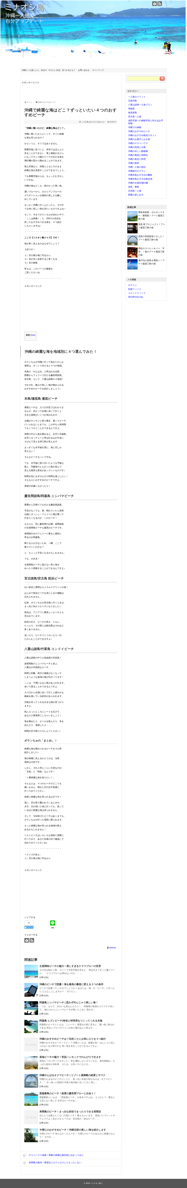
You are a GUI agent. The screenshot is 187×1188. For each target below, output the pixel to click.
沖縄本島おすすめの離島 (140, 175)
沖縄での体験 (134, 127)
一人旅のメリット (137, 97)
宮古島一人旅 (134, 116)
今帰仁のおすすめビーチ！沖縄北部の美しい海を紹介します (72, 1129)
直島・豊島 (133, 187)
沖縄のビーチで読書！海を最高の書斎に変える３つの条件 (71, 984)
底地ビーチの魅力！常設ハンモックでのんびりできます (70, 1057)
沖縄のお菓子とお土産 (139, 139)
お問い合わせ (84, 70)
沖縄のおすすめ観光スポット (142, 135)
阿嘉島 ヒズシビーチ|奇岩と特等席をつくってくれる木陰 (70, 1020)
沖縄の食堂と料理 (137, 159)
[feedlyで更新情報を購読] (154, 3)
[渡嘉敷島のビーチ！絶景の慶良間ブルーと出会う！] (31, 1099)
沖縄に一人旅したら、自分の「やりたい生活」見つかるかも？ (48, 70)
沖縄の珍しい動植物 (138, 151)
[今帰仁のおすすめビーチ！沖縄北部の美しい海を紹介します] (31, 1135)
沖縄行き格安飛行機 (138, 183)
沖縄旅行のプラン (137, 171)
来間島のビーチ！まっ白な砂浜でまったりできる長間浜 (70, 1111)
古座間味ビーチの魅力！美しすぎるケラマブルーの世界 (70, 966)
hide (33, 335)
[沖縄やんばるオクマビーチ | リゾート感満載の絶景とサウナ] (31, 1081)
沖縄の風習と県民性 (138, 155)
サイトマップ (98, 70)
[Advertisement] (71, 90)
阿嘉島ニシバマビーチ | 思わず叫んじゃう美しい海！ (68, 1002)
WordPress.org (135, 297)
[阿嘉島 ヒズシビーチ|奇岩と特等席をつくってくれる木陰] (31, 1026)
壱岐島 (131, 108)
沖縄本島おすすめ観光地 (140, 179)
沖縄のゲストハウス (138, 143)
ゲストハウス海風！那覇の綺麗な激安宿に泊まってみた (56, 1155)
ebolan (112, 947)
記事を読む (44, 977)
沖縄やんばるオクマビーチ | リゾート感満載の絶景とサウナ (72, 1075)
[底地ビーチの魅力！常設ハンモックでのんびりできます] (31, 1062)
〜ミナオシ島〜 (96, 1183)
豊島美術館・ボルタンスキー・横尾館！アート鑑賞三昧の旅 (151, 215)
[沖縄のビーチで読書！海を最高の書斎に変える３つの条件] (31, 990)
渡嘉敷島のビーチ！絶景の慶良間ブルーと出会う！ (67, 1093)
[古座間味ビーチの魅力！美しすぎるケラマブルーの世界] (31, 972)
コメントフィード (137, 293)
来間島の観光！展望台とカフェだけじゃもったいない (55, 1162)
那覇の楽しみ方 (135, 195)
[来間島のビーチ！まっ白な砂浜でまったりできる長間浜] (31, 1117)
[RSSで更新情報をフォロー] (159, 3)
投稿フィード (134, 289)
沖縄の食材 (133, 163)
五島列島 (132, 101)
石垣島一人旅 (134, 191)
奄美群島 (132, 112)
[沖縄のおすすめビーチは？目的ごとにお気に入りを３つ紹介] (31, 1044)
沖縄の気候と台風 (137, 147)
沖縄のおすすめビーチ (139, 131)
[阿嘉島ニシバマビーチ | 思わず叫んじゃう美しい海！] (31, 1008)
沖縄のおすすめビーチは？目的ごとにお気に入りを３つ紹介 (72, 1038)
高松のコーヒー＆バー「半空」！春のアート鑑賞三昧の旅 (151, 251)
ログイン (132, 285)
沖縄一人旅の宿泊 (137, 167)
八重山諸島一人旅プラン (140, 105)
